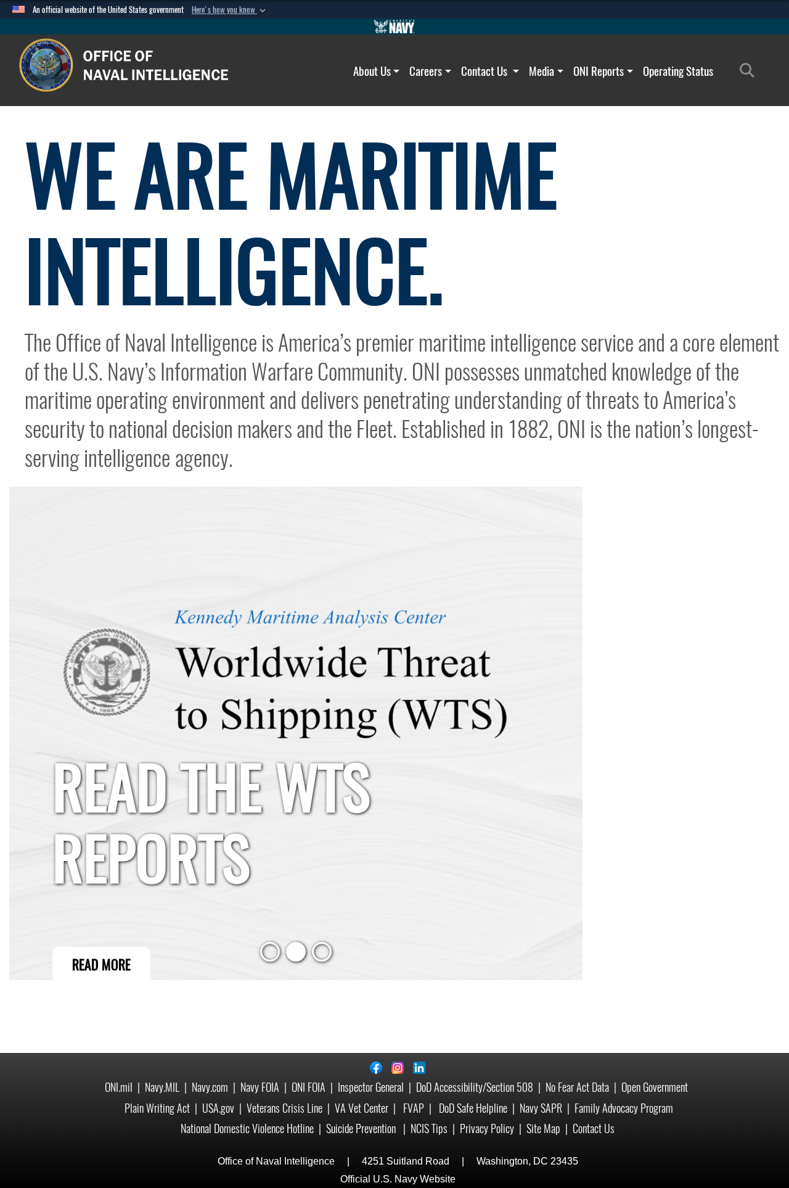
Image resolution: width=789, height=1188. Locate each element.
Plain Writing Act (157, 1108)
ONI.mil (119, 1087)
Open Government (654, 1087)
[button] (230, 10)
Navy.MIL (162, 1087)
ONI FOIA (308, 1087)
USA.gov (218, 1108)
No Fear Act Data (577, 1087)
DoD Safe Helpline (473, 1108)
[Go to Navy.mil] (394, 27)
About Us (372, 71)
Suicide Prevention (362, 1128)
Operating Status (678, 71)
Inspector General (371, 1087)
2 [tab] (296, 955)
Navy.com (210, 1087)
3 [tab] (322, 955)
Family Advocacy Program (623, 1108)
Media (541, 71)
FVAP (413, 1108)
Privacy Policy (487, 1128)
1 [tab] (270, 955)
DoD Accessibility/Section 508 (474, 1087)
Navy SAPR (541, 1108)
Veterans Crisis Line (284, 1108)
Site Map (543, 1128)
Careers (425, 71)
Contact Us (485, 71)
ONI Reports (598, 71)
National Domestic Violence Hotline (247, 1128)
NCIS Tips (429, 1128)
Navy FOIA (259, 1087)
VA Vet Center (361, 1108)
